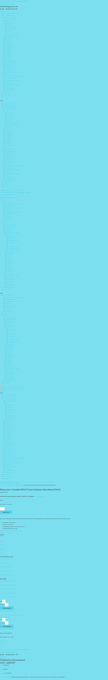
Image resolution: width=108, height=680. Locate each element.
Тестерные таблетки (12, 33)
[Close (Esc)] (106, 1)
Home (1, 485)
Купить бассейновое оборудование (9, 589)
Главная (2, 537)
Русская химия (10, 29)
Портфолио (3, 549)
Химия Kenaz (10, 25)
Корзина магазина (10, 287)
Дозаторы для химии (12, 35)
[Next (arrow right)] (105, 339)
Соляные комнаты (10, 89)
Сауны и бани (8, 82)
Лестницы (7, 56)
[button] (54, 101)
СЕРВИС (5, 93)
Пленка (7, 58)
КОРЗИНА (5, 97)
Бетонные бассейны (10, 78)
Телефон (2, 605)
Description (6, 515)
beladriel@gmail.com (9, 197)
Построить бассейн (5, 559)
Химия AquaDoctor (11, 27)
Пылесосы (8, 54)
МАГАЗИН (5, 222)
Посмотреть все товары (11, 19)
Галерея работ (9, 91)
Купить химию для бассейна (7, 585)
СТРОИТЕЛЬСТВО (8, 74)
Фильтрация (8, 44)
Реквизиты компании (5, 532)
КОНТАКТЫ (6, 95)
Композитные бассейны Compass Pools (15, 76)
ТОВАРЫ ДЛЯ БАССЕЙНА (9, 17)
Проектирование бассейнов (12, 80)
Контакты (2, 553)
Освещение (8, 48)
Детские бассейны (10, 228)
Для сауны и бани (9, 273)
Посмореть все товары (11, 224)
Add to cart (6, 512)
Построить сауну (4, 563)
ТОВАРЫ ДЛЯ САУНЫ (8, 60)
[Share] (103, 1)
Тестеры (9, 31)
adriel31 (3, 657)
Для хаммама (8, 70)
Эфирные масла (9, 68)
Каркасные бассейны (10, 226)
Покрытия (7, 40)
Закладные (8, 50)
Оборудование (9, 46)
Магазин (6, 485)
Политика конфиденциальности (8, 611)
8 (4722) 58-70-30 (7, 195)
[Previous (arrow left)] (2, 339)
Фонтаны (7, 86)
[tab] (55, 515)
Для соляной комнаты (11, 72)
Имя (1, 601)
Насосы (7, 42)
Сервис (2, 541)
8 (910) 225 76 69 (7, 4)
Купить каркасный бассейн (7, 581)
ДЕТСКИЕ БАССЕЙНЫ (8, 15)
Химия (6, 21)
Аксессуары (8, 38)
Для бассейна (8, 230)
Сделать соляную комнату (7, 575)
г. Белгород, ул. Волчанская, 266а (15, 192)
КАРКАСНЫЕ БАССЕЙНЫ (9, 13)
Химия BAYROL (10, 23)
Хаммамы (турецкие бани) (12, 84)
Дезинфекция (8, 52)
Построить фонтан (5, 571)
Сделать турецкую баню (6, 567)
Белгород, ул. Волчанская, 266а (14, 649)
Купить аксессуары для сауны (8, 593)
